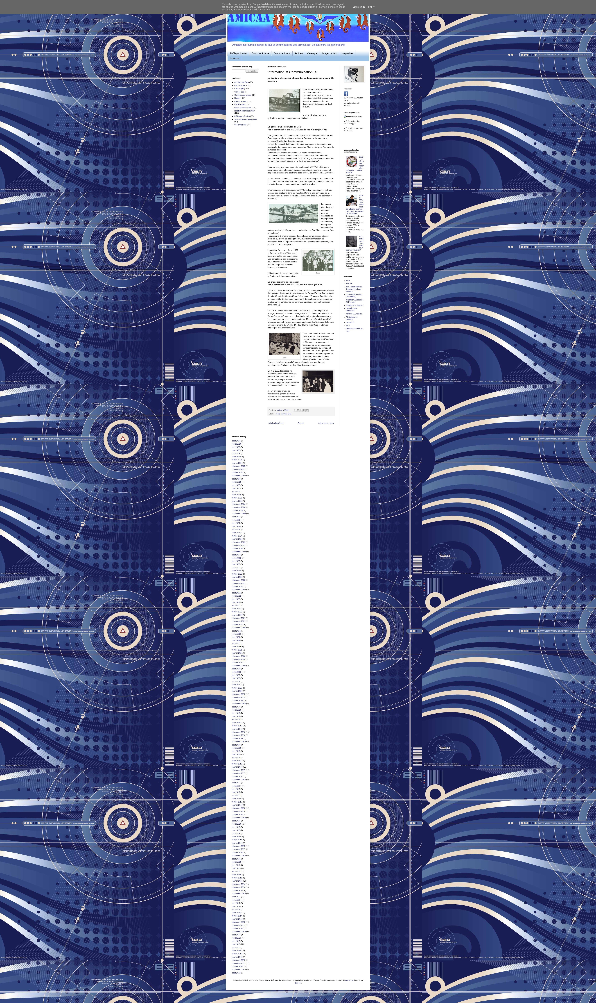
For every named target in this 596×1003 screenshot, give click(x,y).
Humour (237, 98)
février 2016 (237, 840)
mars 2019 (236, 723)
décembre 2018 (238, 732)
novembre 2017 (238, 773)
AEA (348, 281)
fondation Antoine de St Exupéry (354, 301)
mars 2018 (236, 761)
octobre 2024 (237, 510)
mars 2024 (236, 533)
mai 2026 (236, 450)
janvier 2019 (237, 729)
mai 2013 (236, 944)
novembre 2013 (238, 925)
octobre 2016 (237, 814)
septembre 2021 (239, 628)
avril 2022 (236, 605)
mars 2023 (236, 571)
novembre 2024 (238, 507)
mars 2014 (236, 913)
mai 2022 (236, 602)
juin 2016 (236, 827)
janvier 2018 (237, 767)
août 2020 (236, 669)
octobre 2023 (237, 548)
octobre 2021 (237, 624)
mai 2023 (236, 564)
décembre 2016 (238, 808)
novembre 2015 (238, 849)
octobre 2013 (237, 928)
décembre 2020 (238, 656)
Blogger (298, 983)
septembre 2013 (239, 932)
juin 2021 (236, 637)
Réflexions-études (242, 116)
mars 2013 (236, 951)
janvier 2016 (237, 843)
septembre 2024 (239, 514)
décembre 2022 (238, 580)
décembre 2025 (238, 466)
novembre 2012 (238, 963)
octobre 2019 (237, 700)
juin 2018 (236, 751)
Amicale (299, 53)
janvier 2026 (237, 463)
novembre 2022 (238, 583)
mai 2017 (236, 792)
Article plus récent (276, 423)
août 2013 (236, 935)
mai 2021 (236, 640)
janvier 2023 (237, 577)
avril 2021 (236, 643)
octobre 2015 (237, 852)
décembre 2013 (238, 922)
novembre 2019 (238, 697)
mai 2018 (236, 754)
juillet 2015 (236, 862)
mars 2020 (236, 685)
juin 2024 (236, 523)
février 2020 (237, 688)
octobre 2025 (237, 472)
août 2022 (236, 593)
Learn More (359, 7)
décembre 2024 (238, 504)
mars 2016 (236, 837)
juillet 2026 (236, 444)
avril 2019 (236, 719)
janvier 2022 (237, 615)
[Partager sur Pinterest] (307, 410)
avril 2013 (236, 947)
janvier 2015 (237, 881)
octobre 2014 (237, 890)
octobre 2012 (237, 966)
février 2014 (237, 916)
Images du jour (329, 53)
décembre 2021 (238, 618)
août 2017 (236, 783)
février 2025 (237, 498)
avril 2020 (236, 681)
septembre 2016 (239, 818)
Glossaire (234, 58)
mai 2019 (236, 716)
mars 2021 (236, 647)
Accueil (301, 423)
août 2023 (236, 555)
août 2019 (236, 707)
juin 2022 (236, 599)
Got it (371, 7)
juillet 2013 (236, 938)
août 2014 (236, 897)
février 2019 (237, 726)
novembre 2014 (238, 887)
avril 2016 (236, 833)
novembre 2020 (238, 659)
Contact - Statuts (282, 53)
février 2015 (237, 878)
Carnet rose (239, 92)
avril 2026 (236, 454)
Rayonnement (240, 101)
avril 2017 (236, 795)
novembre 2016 (238, 811)
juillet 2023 (236, 558)
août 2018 (236, 745)
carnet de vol (239, 85)
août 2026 (236, 441)
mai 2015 (236, 868)
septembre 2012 (239, 970)
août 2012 (236, 973)
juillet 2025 (236, 482)
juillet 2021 (236, 634)
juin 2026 (236, 447)
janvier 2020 (237, 691)
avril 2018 (236, 757)
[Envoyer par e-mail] (295, 410)
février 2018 (237, 764)
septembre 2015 (239, 856)
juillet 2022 (236, 596)
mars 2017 (236, 799)
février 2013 (237, 954)
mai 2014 (236, 906)
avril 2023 (236, 567)
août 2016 (236, 821)
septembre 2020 (239, 666)
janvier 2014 (237, 919)
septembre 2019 (239, 704)
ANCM (349, 284)
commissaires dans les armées (354, 295)
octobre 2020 (237, 662)
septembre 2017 (239, 780)
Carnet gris (239, 89)
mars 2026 (236, 457)
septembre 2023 (239, 552)
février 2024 (237, 536)
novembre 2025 (238, 469)
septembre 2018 (239, 742)
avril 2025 (236, 491)
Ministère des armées (351, 318)
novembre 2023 (238, 545)
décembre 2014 (238, 884)
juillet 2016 (236, 824)
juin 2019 (236, 713)
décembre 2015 (238, 846)
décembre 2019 (238, 694)
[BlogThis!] (298, 410)
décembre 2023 (238, 542)
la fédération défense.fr (351, 309)
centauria (349, 980)
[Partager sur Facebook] (304, 410)
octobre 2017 (237, 777)
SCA (348, 326)
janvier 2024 (237, 539)
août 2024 (236, 517)
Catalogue (312, 53)
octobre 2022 (237, 586)
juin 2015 (236, 865)
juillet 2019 (236, 710)
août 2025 (236, 479)
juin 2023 (236, 561)
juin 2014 (236, 903)
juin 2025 (236, 485)
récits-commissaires (283, 414)
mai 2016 (236, 830)
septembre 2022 (239, 590)
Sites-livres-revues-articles (245, 119)
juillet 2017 (236, 786)
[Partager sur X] (301, 410)
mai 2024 (236, 526)
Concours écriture (260, 53)
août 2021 (236, 631)
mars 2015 (236, 875)
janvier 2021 (237, 653)
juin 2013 (236, 941)
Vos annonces (240, 125)
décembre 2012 (238, 960)
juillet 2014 (236, 900)
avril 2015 (236, 871)
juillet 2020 (236, 672)
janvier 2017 (237, 805)
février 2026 (237, 460)
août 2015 (236, 859)
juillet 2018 (236, 748)
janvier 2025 (237, 501)
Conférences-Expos (242, 95)
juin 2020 (236, 675)
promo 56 (350, 322)
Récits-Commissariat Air (244, 111)
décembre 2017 (238, 770)
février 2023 (237, 574)
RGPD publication (238, 53)
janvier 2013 (237, 957)
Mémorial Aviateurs (354, 314)
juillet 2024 (236, 520)
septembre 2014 (239, 894)
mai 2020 (236, 678)
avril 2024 (236, 529)
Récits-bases (239, 104)
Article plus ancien (326, 423)
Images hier (347, 53)
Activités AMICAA (241, 82)
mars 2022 (236, 609)
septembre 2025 (239, 476)
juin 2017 (236, 789)
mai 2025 (236, 488)
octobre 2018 (237, 738)
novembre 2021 (238, 621)
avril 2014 (236, 909)
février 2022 (237, 612)
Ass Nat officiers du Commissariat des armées (354, 289)
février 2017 (237, 802)
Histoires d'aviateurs (354, 305)
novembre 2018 (238, 735)
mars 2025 (236, 495)
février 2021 (237, 650)
